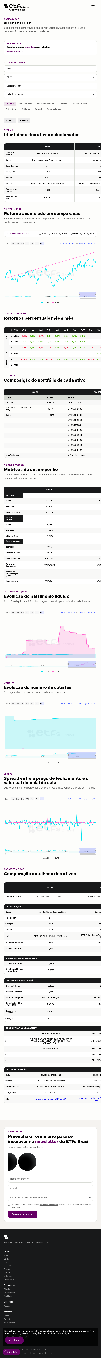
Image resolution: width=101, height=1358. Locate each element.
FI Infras (7, 1266)
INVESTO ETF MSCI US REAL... (47, 154)
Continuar (14, 1340)
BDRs (6, 1259)
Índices (7, 1273)
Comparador (9, 1293)
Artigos (7, 1306)
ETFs (6, 1255)
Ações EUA (9, 1279)
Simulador (8, 1289)
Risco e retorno (80, 104)
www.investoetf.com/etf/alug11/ (51, 1099)
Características (54, 109)
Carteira (63, 104)
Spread (38, 109)
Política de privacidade (37, 1353)
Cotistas (26, 109)
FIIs (5, 1262)
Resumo (10, 104)
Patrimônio (11, 109)
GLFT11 (10, 77)
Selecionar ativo (15, 86)
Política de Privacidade (49, 1205)
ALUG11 (10, 68)
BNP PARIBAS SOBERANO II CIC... (18, 409)
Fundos (7, 1269)
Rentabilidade (25, 104)
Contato (7, 1319)
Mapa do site (53, 1353)
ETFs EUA (8, 1276)
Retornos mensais (45, 104)
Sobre (6, 1316)
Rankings (8, 1296)
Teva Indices (9, 1323)
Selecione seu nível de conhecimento (28, 1197)
